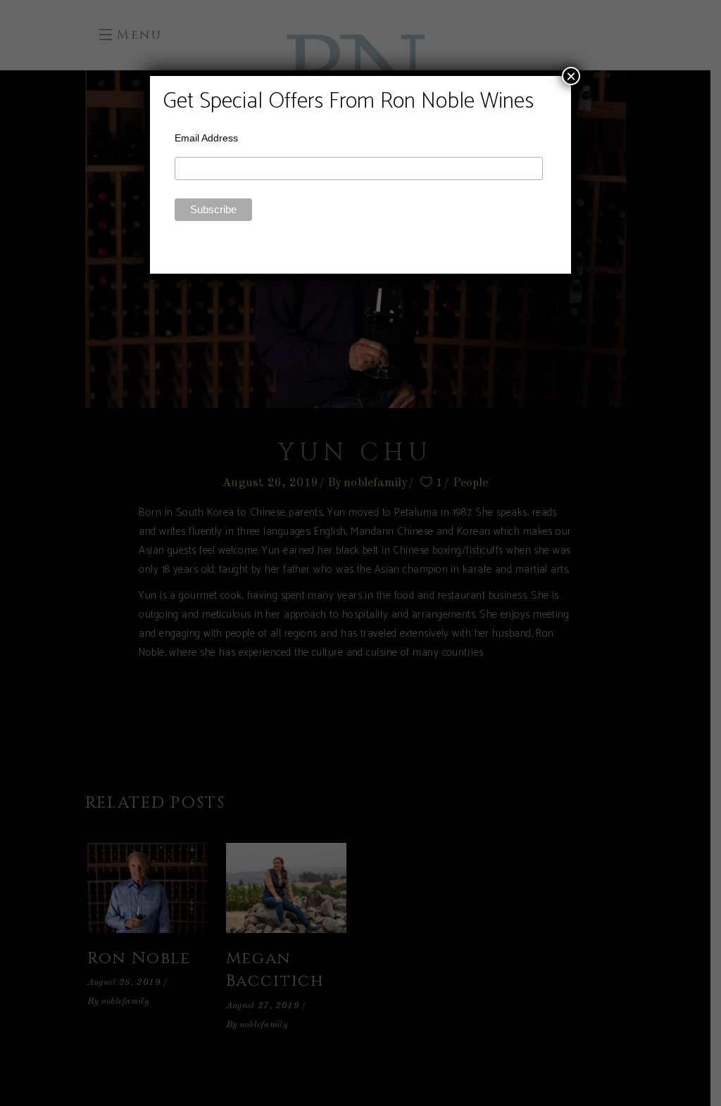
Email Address (206, 138)
